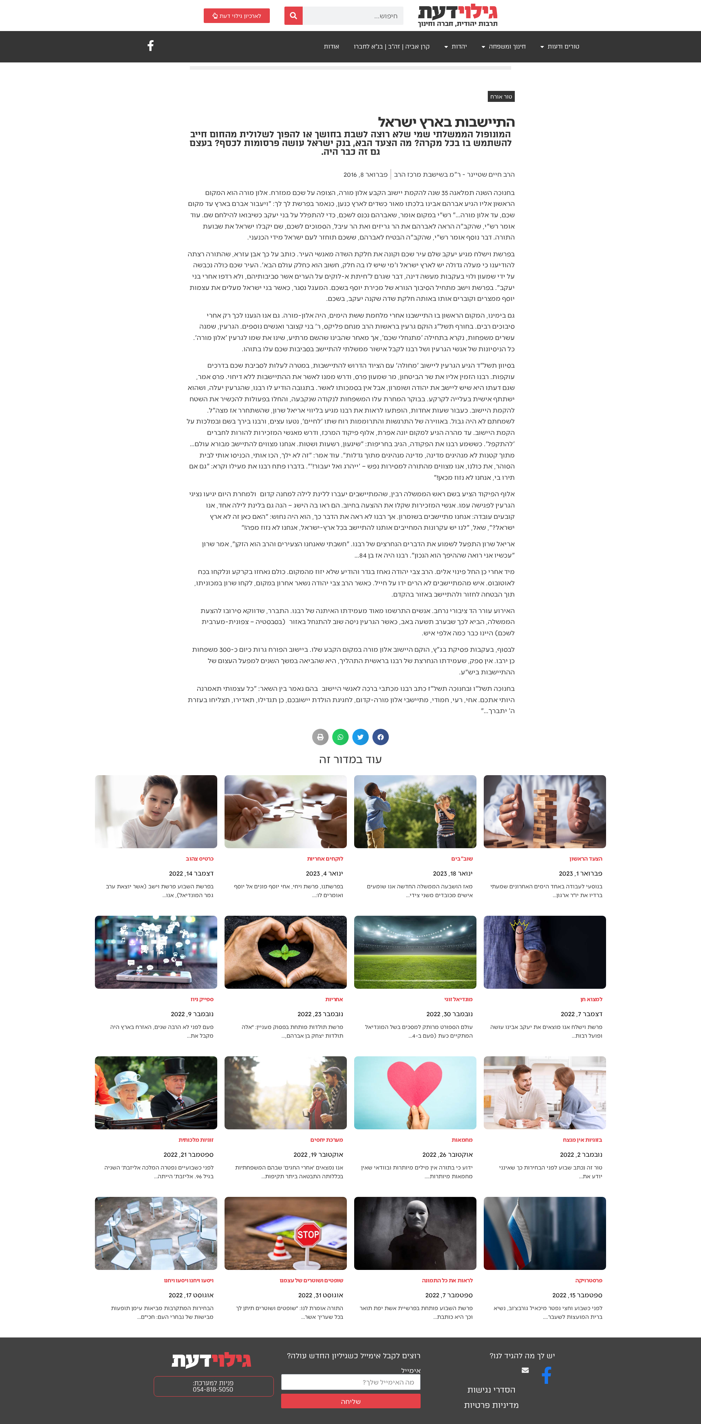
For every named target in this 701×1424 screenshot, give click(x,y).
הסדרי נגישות (491, 1390)
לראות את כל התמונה (447, 1279)
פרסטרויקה (588, 1279)
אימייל (411, 1370)
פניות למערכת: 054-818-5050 (213, 1386)
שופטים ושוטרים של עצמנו (311, 1279)
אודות (331, 46)
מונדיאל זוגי (458, 998)
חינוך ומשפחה (507, 46)
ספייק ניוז (202, 998)
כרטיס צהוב (200, 858)
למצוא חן (591, 998)
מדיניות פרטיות (491, 1405)
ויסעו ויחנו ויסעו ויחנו (189, 1279)
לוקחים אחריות (325, 858)
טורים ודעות (563, 46)
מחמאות (462, 1139)
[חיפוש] (293, 16)
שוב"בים (462, 858)
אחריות (334, 998)
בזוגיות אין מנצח (582, 1139)
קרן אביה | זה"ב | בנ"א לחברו (392, 46)
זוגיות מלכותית (196, 1139)
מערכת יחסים (326, 1139)
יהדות (459, 46)
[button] (380, 737)
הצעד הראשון (586, 858)
